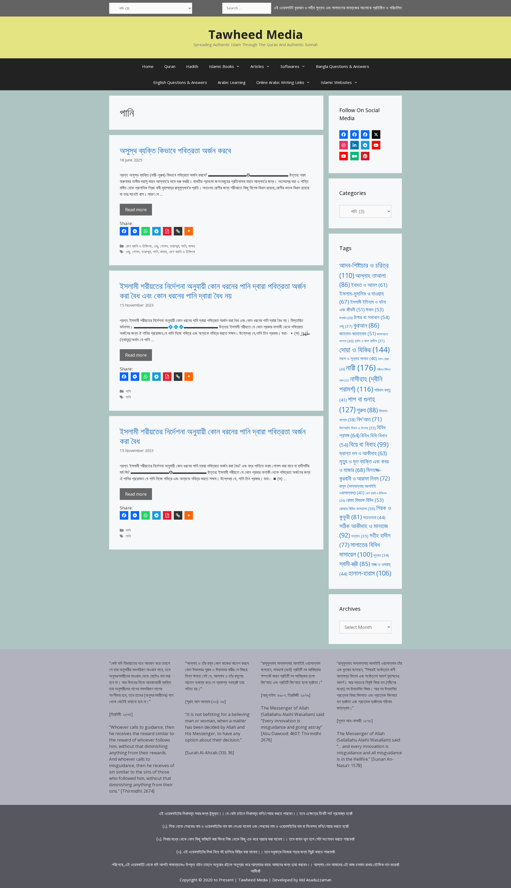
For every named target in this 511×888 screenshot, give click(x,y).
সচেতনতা (374, 517)
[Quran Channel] (343, 156)
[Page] (354, 134)
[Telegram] (156, 231)
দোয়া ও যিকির (364, 350)
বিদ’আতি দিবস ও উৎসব (357, 427)
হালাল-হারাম (369, 573)
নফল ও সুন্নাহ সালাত (358, 358)
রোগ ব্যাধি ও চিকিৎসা (139, 246)
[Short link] (178, 231)
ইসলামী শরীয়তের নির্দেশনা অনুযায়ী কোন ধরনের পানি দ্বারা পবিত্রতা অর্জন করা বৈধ (213, 436)
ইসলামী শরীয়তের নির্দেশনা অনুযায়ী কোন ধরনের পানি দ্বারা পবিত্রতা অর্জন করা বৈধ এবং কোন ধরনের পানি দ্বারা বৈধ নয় (213, 290)
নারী (361, 367)
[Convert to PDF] (167, 231)
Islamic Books (221, 66)
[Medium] (354, 156)
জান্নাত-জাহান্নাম (357, 333)
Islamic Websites (336, 82)
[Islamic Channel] (376, 145)
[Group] (365, 134)
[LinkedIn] (354, 145)
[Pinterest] (365, 156)
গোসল (164, 246)
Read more (136, 210)
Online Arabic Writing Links (280, 82)
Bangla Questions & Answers (342, 66)
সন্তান (359, 536)
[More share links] (188, 231)
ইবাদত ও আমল (369, 284)
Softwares (290, 66)
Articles (257, 66)
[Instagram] (343, 145)
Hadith (192, 66)
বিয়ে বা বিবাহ (369, 444)
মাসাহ (191, 246)
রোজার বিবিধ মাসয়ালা (357, 508)
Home (148, 66)
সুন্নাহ (381, 555)
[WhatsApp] (145, 231)
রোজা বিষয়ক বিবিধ (365, 499)
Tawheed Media (255, 34)
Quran (169, 66)
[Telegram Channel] (365, 145)
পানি (183, 246)
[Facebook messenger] (135, 231)
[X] (376, 134)
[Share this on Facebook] (124, 231)
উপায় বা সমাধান (371, 317)
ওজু (156, 246)
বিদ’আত (369, 419)
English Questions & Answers (180, 82)
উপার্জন (346, 318)
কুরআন (366, 325)
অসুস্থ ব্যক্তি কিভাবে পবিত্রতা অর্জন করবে (175, 150)
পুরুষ (367, 410)
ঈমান (375, 309)
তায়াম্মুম (174, 246)
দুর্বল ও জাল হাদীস (370, 340)
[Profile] (343, 134)
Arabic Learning (232, 82)
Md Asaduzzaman (315, 879)
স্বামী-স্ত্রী (354, 564)
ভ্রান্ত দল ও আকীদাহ (363, 453)
